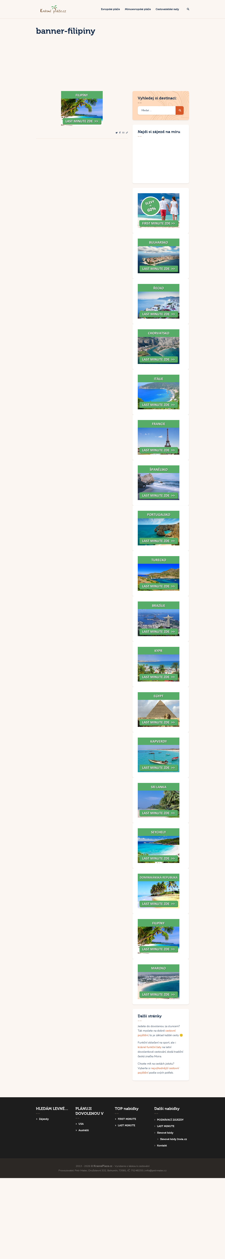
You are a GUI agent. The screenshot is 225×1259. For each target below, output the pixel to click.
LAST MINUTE (126, 1125)
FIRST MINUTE (127, 1119)
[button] (127, 132)
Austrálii (84, 1130)
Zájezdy (44, 1119)
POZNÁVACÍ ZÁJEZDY (170, 1119)
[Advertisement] (112, 68)
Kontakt (162, 1145)
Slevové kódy (165, 1132)
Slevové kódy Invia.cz (173, 1139)
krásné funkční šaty (149, 1047)
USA (81, 1123)
